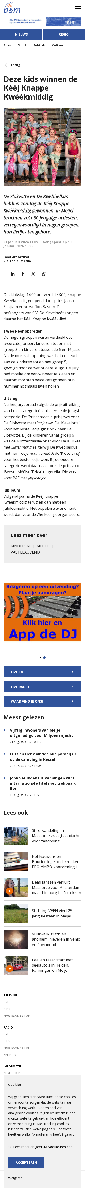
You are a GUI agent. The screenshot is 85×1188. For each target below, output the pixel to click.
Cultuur (58, 45)
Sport (22, 45)
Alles (7, 45)
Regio (64, 34)
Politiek (39, 45)
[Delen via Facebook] (23, 274)
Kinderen (20, 546)
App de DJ (10, 1055)
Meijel (43, 546)
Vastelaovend (25, 552)
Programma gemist (18, 1016)
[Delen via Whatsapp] (44, 274)
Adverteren (12, 1073)
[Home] (21, 8)
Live (6, 1002)
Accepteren (26, 1162)
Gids (7, 1009)
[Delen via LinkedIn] (12, 274)
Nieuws (21, 34)
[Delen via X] (33, 274)
